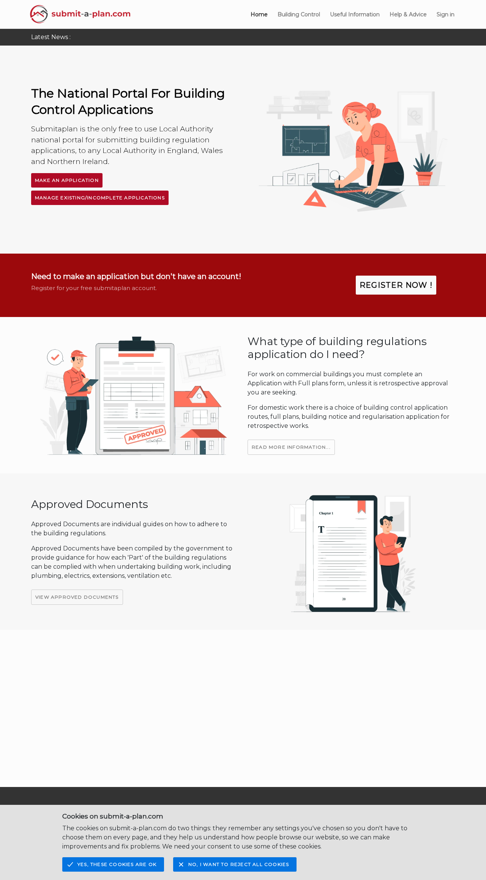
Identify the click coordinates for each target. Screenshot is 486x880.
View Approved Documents (77, 597)
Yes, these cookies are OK (116, 864)
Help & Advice (408, 14)
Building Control (299, 14)
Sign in (445, 14)
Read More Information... (291, 447)
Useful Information (355, 14)
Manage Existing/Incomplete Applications (100, 197)
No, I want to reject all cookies (238, 864)
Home (259, 14)
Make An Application (67, 180)
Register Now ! (396, 285)
